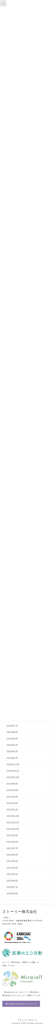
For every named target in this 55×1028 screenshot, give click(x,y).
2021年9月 (12, 835)
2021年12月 (13, 816)
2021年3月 (12, 868)
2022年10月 (13, 777)
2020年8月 (12, 880)
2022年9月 (12, 784)
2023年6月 (12, 732)
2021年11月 (13, 822)
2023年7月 (12, 726)
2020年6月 (12, 893)
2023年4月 (12, 745)
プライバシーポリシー (27, 1020)
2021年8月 (12, 842)
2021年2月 (12, 874)
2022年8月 (12, 790)
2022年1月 (12, 809)
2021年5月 (12, 861)
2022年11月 (13, 771)
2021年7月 (12, 848)
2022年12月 (13, 764)
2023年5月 (12, 738)
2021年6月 (12, 854)
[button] (21, 1004)
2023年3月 (12, 751)
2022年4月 (12, 797)
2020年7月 (12, 887)
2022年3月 (12, 803)
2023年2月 (12, 758)
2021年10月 (13, 829)
